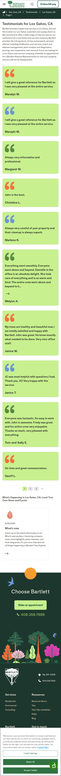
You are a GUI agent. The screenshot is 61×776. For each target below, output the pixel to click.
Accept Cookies (30, 770)
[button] (47, 675)
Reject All (30, 762)
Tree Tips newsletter (41, 709)
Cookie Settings (30, 753)
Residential (10, 701)
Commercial (10, 705)
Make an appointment (30, 605)
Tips (34, 705)
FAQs (34, 714)
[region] (30, 752)
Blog (34, 718)
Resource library (39, 701)
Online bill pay (48, 4)
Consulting (10, 709)
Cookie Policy (43, 748)
